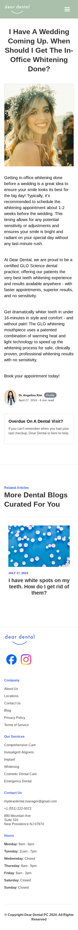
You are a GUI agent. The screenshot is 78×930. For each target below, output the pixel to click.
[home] (17, 9)
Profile (50, 395)
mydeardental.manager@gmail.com (30, 801)
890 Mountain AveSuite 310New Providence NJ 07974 (24, 820)
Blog (7, 710)
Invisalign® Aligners (19, 752)
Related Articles (16, 488)
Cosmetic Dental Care (20, 774)
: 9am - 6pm (19, 844)
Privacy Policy (14, 717)
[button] (67, 9)
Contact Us (12, 703)
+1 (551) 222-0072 (17, 808)
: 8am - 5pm (20, 866)
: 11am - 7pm (20, 851)
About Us (11, 689)
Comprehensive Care (20, 745)
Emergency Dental (18, 781)
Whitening (11, 766)
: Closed (19, 858)
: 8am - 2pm (17, 873)
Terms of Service (16, 725)
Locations (11, 696)
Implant (9, 759)
